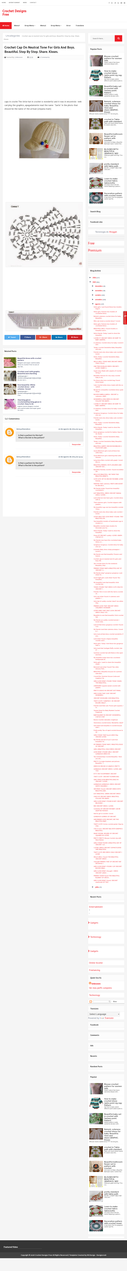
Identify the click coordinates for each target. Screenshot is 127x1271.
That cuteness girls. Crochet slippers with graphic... (108, 503)
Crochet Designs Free (14, 13)
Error (68, 25)
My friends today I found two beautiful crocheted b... (106, 489)
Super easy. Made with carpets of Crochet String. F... (107, 372)
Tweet (13, 337)
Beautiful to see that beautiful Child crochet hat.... (108, 616)
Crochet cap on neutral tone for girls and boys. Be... (107, 560)
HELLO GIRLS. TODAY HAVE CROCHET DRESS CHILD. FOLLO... (108, 362)
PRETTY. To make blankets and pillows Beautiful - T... (107, 762)
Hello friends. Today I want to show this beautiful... (107, 334)
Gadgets (94, 922)
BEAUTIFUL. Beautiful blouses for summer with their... (108, 672)
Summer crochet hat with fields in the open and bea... (108, 653)
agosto (98, 304)
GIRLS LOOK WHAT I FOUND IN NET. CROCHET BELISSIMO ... (108, 802)
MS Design (91, 1255)
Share (28, 337)
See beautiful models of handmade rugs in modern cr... (108, 522)
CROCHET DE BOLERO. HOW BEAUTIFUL (106, 698)
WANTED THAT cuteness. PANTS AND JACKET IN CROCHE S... (108, 484)
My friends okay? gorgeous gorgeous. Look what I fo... (108, 574)
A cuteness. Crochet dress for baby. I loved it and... (108, 343)
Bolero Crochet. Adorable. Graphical (106, 720)
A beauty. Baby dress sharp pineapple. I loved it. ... (107, 550)
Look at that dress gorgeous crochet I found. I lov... (108, 625)
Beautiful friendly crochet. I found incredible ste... (108, 470)
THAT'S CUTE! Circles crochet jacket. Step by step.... (108, 825)
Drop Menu (29, 25)
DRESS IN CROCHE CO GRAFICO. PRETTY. (107, 766)
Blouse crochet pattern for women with (113, 58)
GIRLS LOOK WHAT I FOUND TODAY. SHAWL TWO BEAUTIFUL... (108, 682)
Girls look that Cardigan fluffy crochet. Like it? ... (108, 649)
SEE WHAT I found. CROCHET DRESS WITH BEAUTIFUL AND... (107, 790)
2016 (94, 278)
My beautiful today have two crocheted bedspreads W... (107, 658)
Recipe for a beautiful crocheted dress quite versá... (108, 390)
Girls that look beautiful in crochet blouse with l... (108, 726)
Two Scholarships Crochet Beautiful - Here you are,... (108, 757)
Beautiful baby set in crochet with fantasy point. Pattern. (112, 89)
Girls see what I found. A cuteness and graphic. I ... (106, 597)
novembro (99, 291)
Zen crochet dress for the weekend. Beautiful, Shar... (105, 564)
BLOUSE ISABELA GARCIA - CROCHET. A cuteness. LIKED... (106, 395)
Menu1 (17, 25)
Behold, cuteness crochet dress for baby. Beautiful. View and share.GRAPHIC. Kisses (112, 106)
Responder (76, 444)
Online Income (96, 962)
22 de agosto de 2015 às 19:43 (70, 429)
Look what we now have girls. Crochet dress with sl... (108, 498)
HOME (4, 2)
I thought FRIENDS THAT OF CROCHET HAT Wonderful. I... (107, 862)
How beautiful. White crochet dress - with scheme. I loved (26, 387)
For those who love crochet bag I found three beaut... (107, 381)
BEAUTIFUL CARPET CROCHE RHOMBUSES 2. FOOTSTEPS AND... (108, 447)
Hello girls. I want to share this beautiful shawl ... (107, 663)
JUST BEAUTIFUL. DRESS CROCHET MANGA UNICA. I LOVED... (107, 494)
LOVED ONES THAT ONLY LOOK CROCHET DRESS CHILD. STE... (107, 611)
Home (6, 25)
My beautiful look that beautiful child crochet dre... (106, 583)
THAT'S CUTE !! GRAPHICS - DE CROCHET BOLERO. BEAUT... (107, 702)
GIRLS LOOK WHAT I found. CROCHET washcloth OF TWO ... (106, 881)
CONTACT (33, 2)
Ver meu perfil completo (100, 987)
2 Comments (45, 57)
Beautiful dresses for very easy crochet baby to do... (107, 376)
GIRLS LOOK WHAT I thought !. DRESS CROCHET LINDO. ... (106, 872)
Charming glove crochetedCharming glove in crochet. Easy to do (29, 402)
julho (97, 887)
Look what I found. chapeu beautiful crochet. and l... (106, 639)
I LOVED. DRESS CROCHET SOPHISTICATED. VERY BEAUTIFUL (107, 848)
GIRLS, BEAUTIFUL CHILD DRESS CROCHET (107, 749)
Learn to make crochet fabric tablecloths (111, 181)
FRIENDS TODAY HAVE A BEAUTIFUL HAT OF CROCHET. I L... (108, 569)
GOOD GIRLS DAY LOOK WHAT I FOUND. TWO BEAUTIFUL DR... (108, 517)
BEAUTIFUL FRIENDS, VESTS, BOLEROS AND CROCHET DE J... (108, 466)
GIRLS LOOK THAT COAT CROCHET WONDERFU (105, 694)
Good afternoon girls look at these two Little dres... (107, 451)
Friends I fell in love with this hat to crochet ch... (108, 592)
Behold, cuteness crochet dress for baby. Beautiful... (107, 317)
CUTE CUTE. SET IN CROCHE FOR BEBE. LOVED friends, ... (108, 480)
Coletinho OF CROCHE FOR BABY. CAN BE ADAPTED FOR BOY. (107, 809)
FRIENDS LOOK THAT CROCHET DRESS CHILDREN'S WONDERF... (106, 607)
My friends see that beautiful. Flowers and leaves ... (108, 555)
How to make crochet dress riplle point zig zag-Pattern (113, 74)
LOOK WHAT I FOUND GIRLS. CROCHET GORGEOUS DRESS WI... (106, 753)
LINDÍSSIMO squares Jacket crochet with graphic (107, 686)
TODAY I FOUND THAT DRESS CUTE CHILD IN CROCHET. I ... (108, 588)
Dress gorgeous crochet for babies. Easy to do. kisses (108, 433)
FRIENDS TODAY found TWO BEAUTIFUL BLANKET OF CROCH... (106, 876)
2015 (94, 282)
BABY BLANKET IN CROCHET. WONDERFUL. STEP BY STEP (107, 716)
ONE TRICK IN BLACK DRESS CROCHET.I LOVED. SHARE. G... (106, 367)
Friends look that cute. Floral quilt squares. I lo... (108, 706)
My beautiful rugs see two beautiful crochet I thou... (108, 508)
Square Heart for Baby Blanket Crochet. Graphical (107, 711)
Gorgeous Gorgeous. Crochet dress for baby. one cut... (108, 414)
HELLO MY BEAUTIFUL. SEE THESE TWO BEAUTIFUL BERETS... (106, 475)
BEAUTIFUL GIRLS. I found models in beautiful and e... (105, 329)
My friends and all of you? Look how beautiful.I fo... (106, 740)
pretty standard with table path (111, 165)
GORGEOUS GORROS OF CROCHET (105, 816)
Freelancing (94, 970)
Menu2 (43, 25)
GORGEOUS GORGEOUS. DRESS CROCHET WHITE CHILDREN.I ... (107, 785)
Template (73, 1255)
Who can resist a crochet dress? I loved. (107, 321)
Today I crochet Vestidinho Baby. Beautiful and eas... (108, 348)
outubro (98, 295)
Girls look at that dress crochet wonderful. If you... (108, 635)
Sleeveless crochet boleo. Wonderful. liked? (108, 723)
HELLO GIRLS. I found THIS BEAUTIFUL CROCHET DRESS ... (106, 858)
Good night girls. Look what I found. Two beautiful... (107, 578)
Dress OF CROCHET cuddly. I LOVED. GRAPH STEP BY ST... (108, 536)
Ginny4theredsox (23, 429)
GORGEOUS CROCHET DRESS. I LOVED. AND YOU (108, 770)
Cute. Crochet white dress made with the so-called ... (108, 386)
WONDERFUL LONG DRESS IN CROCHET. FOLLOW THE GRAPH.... (106, 400)
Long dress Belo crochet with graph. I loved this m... (108, 461)
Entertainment (96, 906)
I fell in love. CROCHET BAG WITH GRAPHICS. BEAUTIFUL (108, 829)
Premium (95, 250)
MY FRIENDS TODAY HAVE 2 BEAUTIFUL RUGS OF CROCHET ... (108, 745)
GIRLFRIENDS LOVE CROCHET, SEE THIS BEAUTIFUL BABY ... (106, 820)
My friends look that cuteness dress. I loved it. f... (108, 630)
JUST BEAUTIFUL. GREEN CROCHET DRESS (107, 794)
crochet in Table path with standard (113, 120)
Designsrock (101, 1255)
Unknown (96, 983)
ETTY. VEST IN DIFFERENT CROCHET (105, 774)
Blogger (113, 231)
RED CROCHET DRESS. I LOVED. (104, 806)
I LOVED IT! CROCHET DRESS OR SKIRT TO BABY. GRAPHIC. (107, 339)
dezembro (99, 286)
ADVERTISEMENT (14, 2)
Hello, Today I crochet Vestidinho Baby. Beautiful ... (106, 357)
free (91, 243)
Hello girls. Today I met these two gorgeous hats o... (108, 644)
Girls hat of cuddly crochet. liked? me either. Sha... (108, 602)
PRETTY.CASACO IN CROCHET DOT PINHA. (107, 690)
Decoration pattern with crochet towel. (113, 194)
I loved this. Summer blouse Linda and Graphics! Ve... (107, 677)
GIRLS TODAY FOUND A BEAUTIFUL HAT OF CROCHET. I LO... (107, 844)
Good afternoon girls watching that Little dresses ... (107, 456)
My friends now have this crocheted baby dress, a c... (107, 541)
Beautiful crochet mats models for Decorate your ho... (105, 527)
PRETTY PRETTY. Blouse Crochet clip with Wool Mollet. (107, 839)
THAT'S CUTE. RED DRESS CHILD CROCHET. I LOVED (108, 853)
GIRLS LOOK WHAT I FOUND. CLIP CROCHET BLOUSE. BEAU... (108, 867)
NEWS (25, 2)
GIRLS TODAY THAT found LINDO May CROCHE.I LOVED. (106, 736)
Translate (80, 25)
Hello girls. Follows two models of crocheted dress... (105, 312)
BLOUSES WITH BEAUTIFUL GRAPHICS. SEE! (111, 151)
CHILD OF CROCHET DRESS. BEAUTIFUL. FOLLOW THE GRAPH (106, 797)
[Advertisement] (44, 77)
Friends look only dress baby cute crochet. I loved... (108, 353)
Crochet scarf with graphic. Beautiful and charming (28, 372)
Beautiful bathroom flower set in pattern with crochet (113, 137)
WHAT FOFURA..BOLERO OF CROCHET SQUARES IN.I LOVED (106, 834)
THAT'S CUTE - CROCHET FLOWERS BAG (106, 776)
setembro (99, 300)
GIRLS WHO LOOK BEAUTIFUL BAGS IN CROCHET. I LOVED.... (106, 780)
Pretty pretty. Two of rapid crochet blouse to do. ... (108, 731)
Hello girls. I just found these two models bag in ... (108, 308)
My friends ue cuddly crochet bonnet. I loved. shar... (106, 621)
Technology (95, 936)
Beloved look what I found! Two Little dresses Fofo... (106, 668)
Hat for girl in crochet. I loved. (103, 813)
